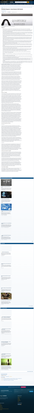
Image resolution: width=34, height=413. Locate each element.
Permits (2, 0)
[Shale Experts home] (4, 2)
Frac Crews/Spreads (11, 0)
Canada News (3, 243)
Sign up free (31, 391)
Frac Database (19, 400)
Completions (7, 0)
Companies (19, 398)
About (0, 404)
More (32, 241)
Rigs (4, 0)
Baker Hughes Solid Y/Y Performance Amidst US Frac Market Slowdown (11, 379)
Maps (24, 0)
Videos (18, 401)
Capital (18, 0)
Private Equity (21, 0)
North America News (4, 308)
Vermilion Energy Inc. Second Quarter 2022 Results (12, 9)
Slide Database (27, 0)
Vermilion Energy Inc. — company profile (5, 376)
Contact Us (1, 405)
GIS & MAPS (19, 399)
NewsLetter (1, 409)
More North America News (30, 371)
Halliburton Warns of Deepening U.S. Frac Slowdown (9, 380)
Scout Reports (30, 0)
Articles (11, 2)
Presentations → (10, 376)
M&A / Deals (15, 0)
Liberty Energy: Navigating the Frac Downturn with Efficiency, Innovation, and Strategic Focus (13, 378)
